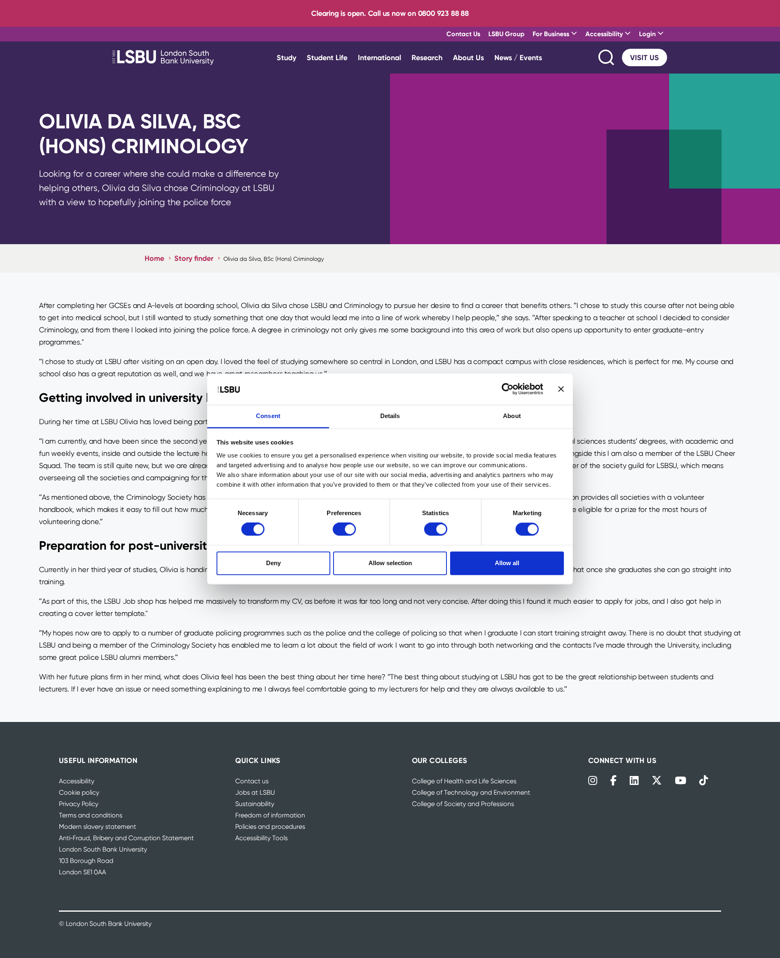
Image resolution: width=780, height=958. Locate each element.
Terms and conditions (90, 815)
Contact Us (463, 34)
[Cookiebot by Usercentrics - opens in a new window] (507, 389)
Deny (273, 562)
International (379, 57)
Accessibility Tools (261, 838)
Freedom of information (270, 815)
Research (427, 57)
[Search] (607, 57)
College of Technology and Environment (471, 792)
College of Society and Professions (463, 804)
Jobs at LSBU (255, 792)
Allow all (507, 562)
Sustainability (254, 804)
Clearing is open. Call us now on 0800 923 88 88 (390, 13)
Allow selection (390, 562)
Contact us (252, 781)
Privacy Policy (78, 804)
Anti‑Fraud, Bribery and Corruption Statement (126, 838)
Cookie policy (79, 792)
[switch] (344, 529)
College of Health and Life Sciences (464, 781)
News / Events (518, 57)
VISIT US (644, 57)
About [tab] (512, 415)
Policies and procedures (270, 826)
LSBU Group (506, 34)
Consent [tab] (268, 415)
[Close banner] (561, 389)
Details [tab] (390, 415)
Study (286, 57)
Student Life (327, 57)
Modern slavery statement (97, 826)
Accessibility (76, 781)
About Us (468, 57)
